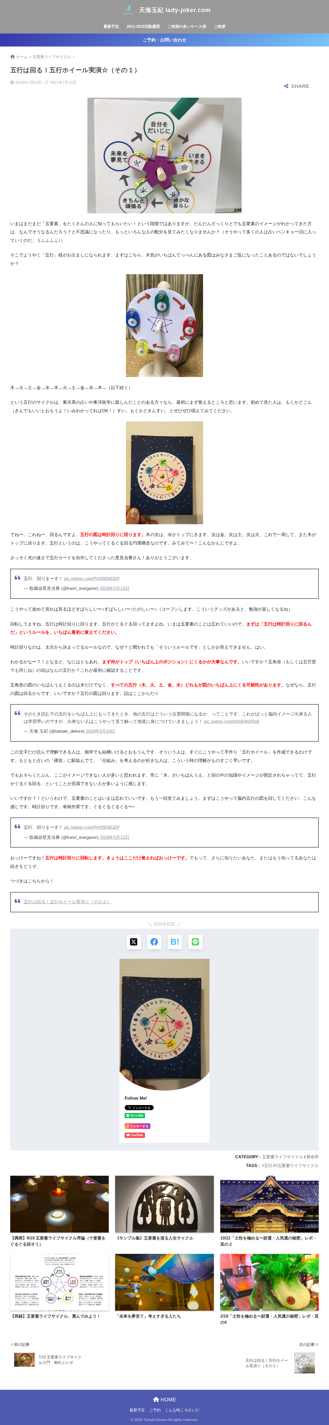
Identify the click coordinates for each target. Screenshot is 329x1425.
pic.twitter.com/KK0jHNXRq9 (231, 721)
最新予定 (111, 26)
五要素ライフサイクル (282, 1157)
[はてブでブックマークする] (175, 942)
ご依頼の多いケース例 (187, 26)
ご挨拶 (219, 26)
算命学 (312, 1157)
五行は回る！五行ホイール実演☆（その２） (67, 901)
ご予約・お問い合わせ (164, 40)
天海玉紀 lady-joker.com (174, 10)
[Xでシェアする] (134, 942)
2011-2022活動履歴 (143, 26)
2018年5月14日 (100, 731)
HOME (167, 1399)
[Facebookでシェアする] (154, 942)
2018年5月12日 (114, 588)
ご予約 (155, 1410)
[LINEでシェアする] (195, 942)
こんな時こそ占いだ (182, 1410)
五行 (268, 1165)
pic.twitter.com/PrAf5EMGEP (92, 578)
